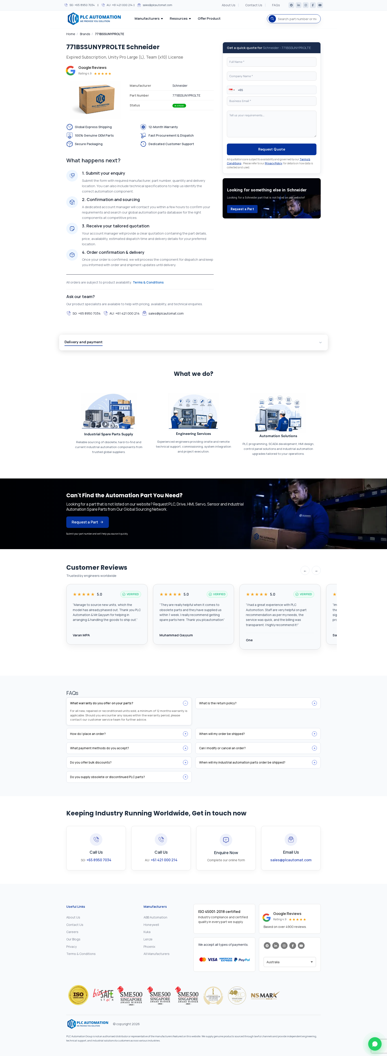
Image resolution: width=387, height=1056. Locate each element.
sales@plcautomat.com (157, 5)
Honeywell (151, 925)
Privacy (71, 946)
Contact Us (253, 5)
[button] (231, 90)
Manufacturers (147, 18)
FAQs (276, 5)
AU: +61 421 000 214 (120, 5)
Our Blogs (73, 939)
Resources (178, 18)
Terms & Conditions (148, 282)
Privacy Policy (273, 163)
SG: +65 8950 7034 (82, 5)
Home (70, 34)
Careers (72, 932)
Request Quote (271, 149)
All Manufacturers (157, 954)
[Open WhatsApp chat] (375, 1044)
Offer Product (209, 18)
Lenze (148, 939)
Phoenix (149, 946)
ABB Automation (155, 917)
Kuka (147, 932)
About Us (228, 5)
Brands (85, 34)
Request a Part (242, 209)
